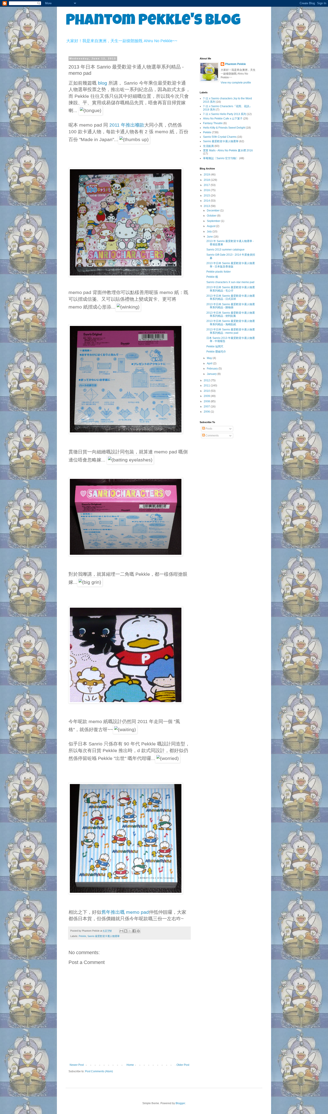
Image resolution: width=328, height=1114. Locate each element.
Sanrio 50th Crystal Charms (220, 136)
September (214, 221)
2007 (207, 406)
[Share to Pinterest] (138, 931)
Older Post (182, 1064)
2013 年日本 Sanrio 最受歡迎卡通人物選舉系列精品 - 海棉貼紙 (230, 322)
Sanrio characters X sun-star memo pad (230, 282)
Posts (208, 428)
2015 (207, 195)
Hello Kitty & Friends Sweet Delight (224, 127)
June (210, 236)
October (212, 215)
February (212, 368)
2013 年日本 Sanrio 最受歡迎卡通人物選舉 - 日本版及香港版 (230, 265)
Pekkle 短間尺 (214, 346)
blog (103, 83)
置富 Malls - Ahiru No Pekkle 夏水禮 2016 (228, 150)
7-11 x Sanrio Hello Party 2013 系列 (224, 114)
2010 (207, 390)
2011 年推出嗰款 (126, 124)
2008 (207, 401)
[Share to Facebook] (134, 931)
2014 (207, 200)
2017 (207, 185)
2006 (207, 411)
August (211, 226)
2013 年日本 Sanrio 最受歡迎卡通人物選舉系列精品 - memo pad (230, 331)
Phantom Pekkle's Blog (153, 21)
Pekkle (82, 936)
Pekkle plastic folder (218, 271)
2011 (207, 385)
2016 (207, 190)
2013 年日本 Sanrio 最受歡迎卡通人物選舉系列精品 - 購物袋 (230, 306)
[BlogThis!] (125, 931)
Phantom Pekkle (235, 64)
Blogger (180, 1103)
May (210, 358)
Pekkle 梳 (212, 276)
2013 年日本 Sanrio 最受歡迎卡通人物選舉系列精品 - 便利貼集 (230, 314)
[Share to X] (130, 931)
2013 (207, 206)
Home (130, 1064)
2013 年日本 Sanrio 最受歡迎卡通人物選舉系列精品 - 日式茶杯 (230, 297)
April (210, 363)
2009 (207, 396)
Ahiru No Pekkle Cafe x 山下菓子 (223, 118)
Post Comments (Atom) (99, 1071)
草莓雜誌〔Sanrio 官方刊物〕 (221, 158)
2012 (207, 380)
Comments (212, 435)
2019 (207, 174)
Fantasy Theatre (213, 123)
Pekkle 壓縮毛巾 (216, 351)
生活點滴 (208, 146)
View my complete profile (236, 82)
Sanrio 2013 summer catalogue (225, 249)
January (212, 374)
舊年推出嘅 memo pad (125, 912)
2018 (207, 179)
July (209, 231)
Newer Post (77, 1064)
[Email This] (121, 931)
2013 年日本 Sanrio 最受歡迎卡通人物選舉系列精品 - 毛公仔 (230, 289)
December (213, 210)
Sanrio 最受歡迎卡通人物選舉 (103, 936)
